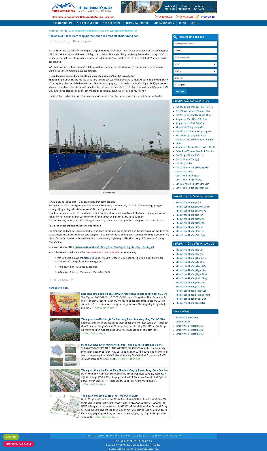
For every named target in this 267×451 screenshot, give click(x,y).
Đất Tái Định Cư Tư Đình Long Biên (192, 184)
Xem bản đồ (159, 436)
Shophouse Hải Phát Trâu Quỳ (190, 123)
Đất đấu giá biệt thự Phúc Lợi (189, 155)
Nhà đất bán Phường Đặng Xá (190, 219)
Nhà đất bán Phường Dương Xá (191, 211)
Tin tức (63, 31)
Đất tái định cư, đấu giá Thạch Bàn (192, 188)
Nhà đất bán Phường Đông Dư (190, 223)
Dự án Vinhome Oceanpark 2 (189, 330)
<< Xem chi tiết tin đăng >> (104, 308)
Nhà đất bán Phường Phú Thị (189, 231)
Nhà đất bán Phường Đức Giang (191, 258)
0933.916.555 (165, 17)
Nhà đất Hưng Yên (164, 23)
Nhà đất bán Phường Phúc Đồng (191, 278)
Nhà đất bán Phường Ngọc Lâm (191, 270)
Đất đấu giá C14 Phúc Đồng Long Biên (194, 132)
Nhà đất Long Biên (87, 23)
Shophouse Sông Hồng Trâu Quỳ (191, 119)
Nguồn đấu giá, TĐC (137, 23)
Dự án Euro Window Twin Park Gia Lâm (195, 151)
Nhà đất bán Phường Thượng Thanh (193, 295)
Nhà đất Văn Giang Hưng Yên (189, 127)
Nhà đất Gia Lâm (112, 23)
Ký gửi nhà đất (208, 17)
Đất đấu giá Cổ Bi (184, 164)
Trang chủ (53, 31)
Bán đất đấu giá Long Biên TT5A (191, 136)
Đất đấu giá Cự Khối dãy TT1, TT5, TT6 (194, 107)
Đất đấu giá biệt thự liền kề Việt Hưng (194, 115)
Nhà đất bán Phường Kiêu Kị (189, 227)
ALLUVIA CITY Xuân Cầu (187, 318)
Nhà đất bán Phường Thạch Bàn (191, 291)
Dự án (182, 23)
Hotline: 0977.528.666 (19, 444)
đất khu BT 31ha (91, 258)
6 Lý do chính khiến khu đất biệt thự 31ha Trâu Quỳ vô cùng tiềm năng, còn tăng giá (113, 247)
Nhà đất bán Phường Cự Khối (190, 254)
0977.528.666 (186, 17)
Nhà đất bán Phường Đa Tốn (189, 215)
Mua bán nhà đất (95, 436)
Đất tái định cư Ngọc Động (188, 180)
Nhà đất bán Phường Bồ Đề (189, 250)
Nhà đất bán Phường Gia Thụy (190, 262)
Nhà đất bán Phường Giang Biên (191, 266)
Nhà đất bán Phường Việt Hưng (191, 299)
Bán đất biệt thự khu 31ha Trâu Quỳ (193, 111)
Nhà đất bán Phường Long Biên (191, 303)
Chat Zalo (11, 437)
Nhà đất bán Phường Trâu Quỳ (190, 235)
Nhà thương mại (62, 23)
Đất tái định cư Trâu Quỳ (187, 160)
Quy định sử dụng (140, 436)
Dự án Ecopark (183, 322)
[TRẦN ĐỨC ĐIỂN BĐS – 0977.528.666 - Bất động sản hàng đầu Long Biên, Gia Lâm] (83, 7)
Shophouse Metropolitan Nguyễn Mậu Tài (195, 147)
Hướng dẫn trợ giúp (117, 436)
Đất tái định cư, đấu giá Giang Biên (192, 168)
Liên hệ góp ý (174, 436)
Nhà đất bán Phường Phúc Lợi (190, 283)
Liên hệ (195, 23)
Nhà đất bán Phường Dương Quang (193, 207)
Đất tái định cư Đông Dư (187, 176)
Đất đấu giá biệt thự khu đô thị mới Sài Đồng (194, 141)
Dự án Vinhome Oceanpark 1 (189, 326)
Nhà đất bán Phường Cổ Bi (188, 203)
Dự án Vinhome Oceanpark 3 (189, 334)
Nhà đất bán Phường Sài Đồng (190, 287)
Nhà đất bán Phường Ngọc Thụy (191, 274)
